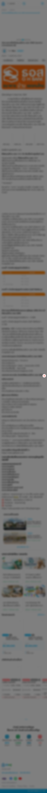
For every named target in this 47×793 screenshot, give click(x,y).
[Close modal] (44, 376)
